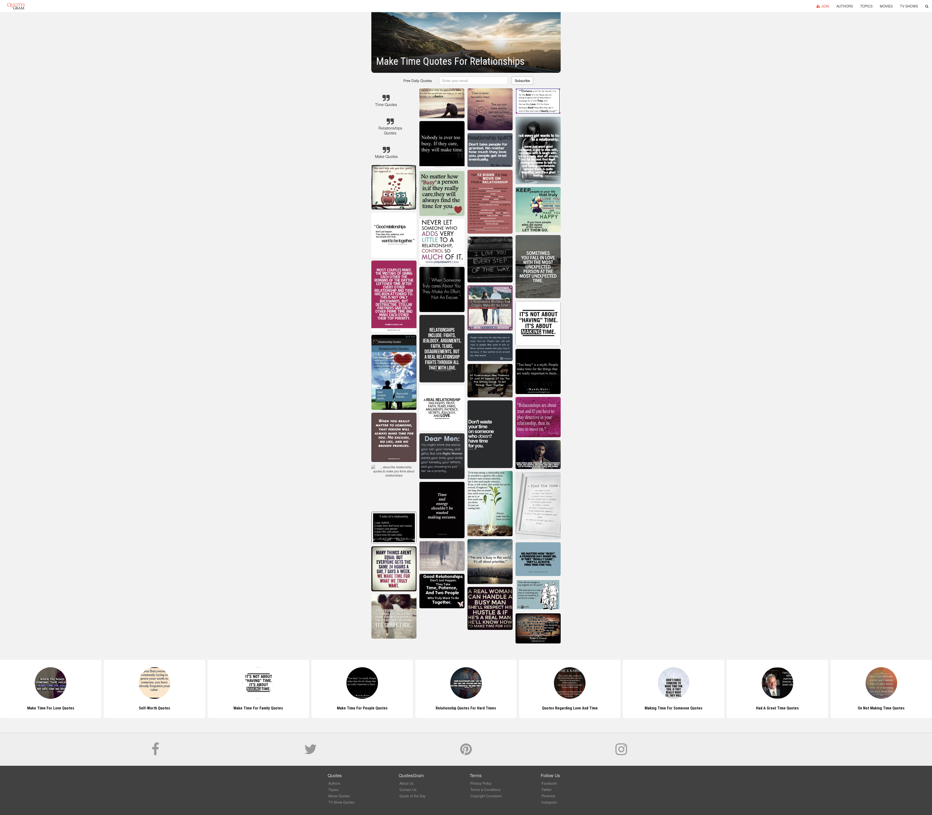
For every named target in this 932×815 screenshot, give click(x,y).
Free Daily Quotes (417, 80)
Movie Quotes (339, 795)
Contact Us (407, 789)
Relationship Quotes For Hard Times (362, 708)
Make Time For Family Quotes (154, 708)
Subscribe (522, 80)
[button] (927, 6)
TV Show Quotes (341, 802)
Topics (866, 6)
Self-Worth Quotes (50, 708)
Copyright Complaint (486, 795)
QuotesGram (16, 6)
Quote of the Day (412, 795)
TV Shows (909, 6)
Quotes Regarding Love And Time (466, 708)
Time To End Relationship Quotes (881, 708)
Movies (886, 6)
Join (824, 6)
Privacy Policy (480, 783)
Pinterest (548, 795)
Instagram (549, 802)
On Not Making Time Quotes (777, 708)
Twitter (546, 789)
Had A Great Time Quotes (673, 708)
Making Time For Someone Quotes (570, 708)
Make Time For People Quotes (258, 708)
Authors (844, 6)
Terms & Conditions (485, 789)
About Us (406, 783)
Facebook (549, 783)
